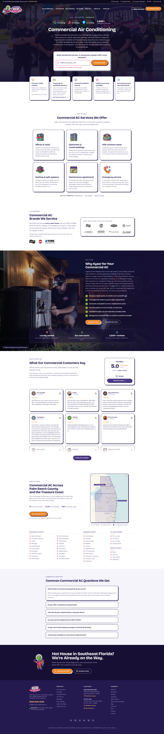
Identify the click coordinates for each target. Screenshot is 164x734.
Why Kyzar (114, 692)
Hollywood (88, 561)
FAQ (150, 1)
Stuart (114, 552)
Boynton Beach (35, 546)
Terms (109, 727)
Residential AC (79, 195)
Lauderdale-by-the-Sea (92, 556)
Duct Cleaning (70, 8)
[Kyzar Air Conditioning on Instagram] (75, 720)
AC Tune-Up (60, 697)
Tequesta (61, 543)
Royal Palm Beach (64, 538)
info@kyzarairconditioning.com (37, 704)
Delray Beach (35, 548)
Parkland (87, 538)
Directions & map (91, 696)
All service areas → (89, 708)
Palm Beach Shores (64, 558)
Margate (87, 543)
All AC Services (61, 689)
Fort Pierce (115, 538)
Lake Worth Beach (36, 553)
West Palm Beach (36, 536)
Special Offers (126, 1)
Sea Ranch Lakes (90, 558)
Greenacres (34, 556)
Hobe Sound (115, 559)
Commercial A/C (61, 706)
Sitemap (114, 727)
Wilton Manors (89, 553)
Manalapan (62, 553)
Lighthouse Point (90, 548)
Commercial (60, 8)
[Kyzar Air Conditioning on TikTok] (84, 720)
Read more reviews (82, 458)
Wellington (34, 543)
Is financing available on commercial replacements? (67, 635)
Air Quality (79, 8)
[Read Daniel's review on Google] (96, 393)
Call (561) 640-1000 (111, 322)
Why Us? (88, 8)
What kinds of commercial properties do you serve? (67, 589)
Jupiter (33, 541)
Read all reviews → (119, 380)
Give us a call (45, 518)
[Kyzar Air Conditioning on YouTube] (80, 720)
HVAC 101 (106, 8)
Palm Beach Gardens (37, 538)
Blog (112, 704)
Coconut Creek (89, 541)
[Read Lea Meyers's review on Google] (60, 418)
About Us (97, 8)
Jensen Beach (116, 557)
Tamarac (87, 546)
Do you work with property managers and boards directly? (69, 627)
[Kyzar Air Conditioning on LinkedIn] (89, 720)
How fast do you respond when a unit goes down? (66, 612)
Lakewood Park (116, 543)
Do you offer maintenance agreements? (62, 605)
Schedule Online (154, 8)
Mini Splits (59, 699)
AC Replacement (61, 694)
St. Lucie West (116, 541)
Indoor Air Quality (99, 195)
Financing (116, 1)
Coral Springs (89, 536)
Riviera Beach (35, 558)
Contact (113, 713)
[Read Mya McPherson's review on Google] (131, 393)
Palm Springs (62, 541)
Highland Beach (63, 551)
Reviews (113, 694)
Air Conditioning (47, 8)
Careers (113, 711)
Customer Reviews (139, 1)
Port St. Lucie (116, 536)
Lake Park (61, 546)
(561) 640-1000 (33, 1)
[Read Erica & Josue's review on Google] (131, 418)
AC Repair (59, 692)
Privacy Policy (103, 727)
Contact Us (158, 1)
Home (71, 17)
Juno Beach (62, 556)
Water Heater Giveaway (117, 701)
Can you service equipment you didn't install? (64, 620)
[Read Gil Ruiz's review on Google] (96, 418)
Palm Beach (62, 548)
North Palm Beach (64, 536)
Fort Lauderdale (89, 551)
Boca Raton (34, 551)
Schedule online (84, 671)
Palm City (115, 554)
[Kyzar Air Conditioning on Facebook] (71, 720)
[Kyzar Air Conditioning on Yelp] (93, 720)
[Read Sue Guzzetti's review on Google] (60, 393)
